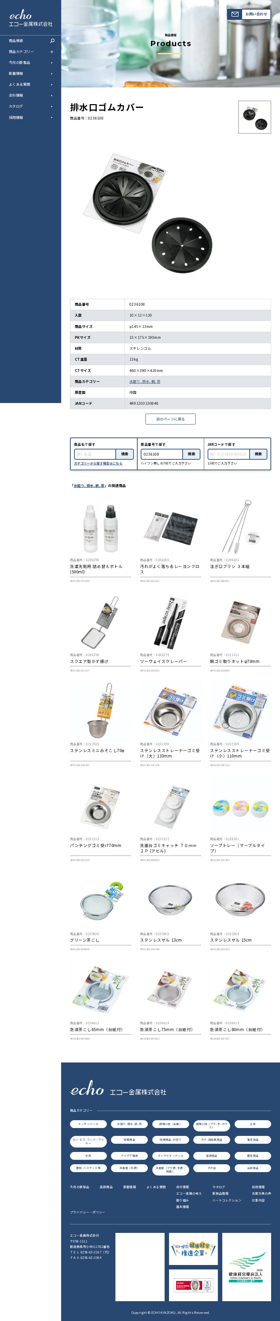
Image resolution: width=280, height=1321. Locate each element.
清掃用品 (212, 1155)
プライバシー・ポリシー (88, 1212)
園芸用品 (253, 1155)
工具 (253, 1124)
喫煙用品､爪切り (170, 1139)
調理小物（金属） (170, 1124)
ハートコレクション (226, 1200)
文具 (88, 1155)
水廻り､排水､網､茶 (144, 381)
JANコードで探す (221, 444)
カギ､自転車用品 (212, 1139)
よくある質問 (19, 84)
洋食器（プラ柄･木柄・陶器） (171, 1169)
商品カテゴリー (21, 51)
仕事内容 (258, 1200)
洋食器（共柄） (130, 1168)
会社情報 (16, 95)
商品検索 (16, 40)
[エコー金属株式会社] (31, 22)
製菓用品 (129, 1139)
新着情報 (16, 73)
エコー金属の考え (189, 1193)
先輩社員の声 (261, 1193)
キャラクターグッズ (170, 1155)
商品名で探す (85, 444)
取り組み (182, 1200)
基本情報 (182, 1207)
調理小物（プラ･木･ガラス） (212, 1125)
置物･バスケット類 (88, 1168)
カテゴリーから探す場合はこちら (98, 463)
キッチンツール (88, 1124)
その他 (212, 1168)
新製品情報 (220, 1193)
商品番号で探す (153, 444)
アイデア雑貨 (129, 1155)
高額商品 (253, 1168)
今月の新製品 (19, 62)
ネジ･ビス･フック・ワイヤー (88, 1141)
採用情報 (16, 117)
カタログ (16, 106)
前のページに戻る (170, 418)
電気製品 (253, 1139)
